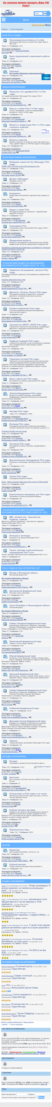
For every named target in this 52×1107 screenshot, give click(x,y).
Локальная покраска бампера (12, 620)
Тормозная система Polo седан (24, 359)
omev (18, 188)
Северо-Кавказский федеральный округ (28, 690)
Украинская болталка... (10, 752)
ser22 (18, 668)
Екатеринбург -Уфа (9, 686)
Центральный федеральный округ (25, 591)
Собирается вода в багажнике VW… (15, 456)
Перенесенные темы (19, 830)
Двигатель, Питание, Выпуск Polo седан (28, 292)
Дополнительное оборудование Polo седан (29, 460)
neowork (18, 715)
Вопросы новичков (18, 140)
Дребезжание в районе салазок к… (14, 440)
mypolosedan (20, 119)
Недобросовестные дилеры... (12, 190)
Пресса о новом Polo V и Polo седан (26, 108)
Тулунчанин (19, 80)
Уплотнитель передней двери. (13, 206)
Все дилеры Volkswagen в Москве (15, 578)
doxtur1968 (19, 636)
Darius (18, 545)
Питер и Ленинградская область (27, 1053)
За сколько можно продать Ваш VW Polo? (26, 4)
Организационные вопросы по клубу (26, 40)
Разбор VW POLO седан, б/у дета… (15, 875)
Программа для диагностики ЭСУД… (15, 505)
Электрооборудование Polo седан (25, 393)
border (4, 950)
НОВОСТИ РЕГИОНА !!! (10, 602)
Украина (13, 741)
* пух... (4, 899)
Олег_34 (44, 1084)
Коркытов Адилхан (22, 51)
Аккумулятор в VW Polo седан (13, 408)
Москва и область (8, 1053)
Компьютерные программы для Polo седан (29, 494)
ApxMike (18, 235)
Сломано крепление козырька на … (15, 136)
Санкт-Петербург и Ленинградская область (29, 605)
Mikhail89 (19, 530)
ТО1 (8, 985)
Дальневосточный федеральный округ (27, 721)
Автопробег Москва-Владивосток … (15, 105)
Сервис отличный (23, 975)
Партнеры (14, 71)
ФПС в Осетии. (7, 704)
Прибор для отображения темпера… (15, 717)
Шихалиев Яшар (22, 418)
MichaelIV (18, 735)
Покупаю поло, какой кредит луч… (14, 222)
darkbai (18, 303)
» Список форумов (16, 29)
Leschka (18, 503)
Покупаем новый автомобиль (19, 157)
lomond (18, 859)
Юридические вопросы (20, 240)
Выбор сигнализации (9, 473)
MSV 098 (18, 319)
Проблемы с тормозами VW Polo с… (15, 375)
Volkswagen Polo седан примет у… (14, 790)
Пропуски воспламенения (11, 532)
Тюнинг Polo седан (18, 476)
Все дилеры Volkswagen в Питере (15, 611)
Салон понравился (22, 994)
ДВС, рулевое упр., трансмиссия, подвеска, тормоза (25, 518)
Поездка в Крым (7, 806)
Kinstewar (19, 438)
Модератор (41, 1052)
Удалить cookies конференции (11, 1022)
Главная (5, 29)
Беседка (13, 761)
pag (16, 600)
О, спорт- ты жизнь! (9, 774)
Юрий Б (18, 204)
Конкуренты (15, 193)
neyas (4, 886)
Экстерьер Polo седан (19, 444)
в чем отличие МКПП (9, 337)
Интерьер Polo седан (19, 424)
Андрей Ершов (7, 995)
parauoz (18, 256)
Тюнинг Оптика (7, 491)
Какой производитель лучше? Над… (15, 288)
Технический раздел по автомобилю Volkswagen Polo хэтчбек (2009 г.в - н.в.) (24, 511)
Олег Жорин (6, 1004)
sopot (3, 985)
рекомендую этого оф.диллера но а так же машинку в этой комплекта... (24, 901)
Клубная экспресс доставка (22, 810)
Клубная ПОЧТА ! (8, 826)
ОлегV (17, 406)
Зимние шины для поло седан (13, 390)
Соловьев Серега (8, 912)
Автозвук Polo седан (18, 411)
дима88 (18, 134)
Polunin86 (18, 873)
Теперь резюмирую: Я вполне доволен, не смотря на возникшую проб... (26, 888)
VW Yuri (18, 489)
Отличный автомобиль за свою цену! (22, 940)
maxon (17, 373)
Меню (26, 20)
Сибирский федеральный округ (24, 708)
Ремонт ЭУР (6, 68)
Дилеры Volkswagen (18, 179)
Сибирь (42, 1053)
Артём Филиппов (7, 976)
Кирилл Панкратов (8, 966)
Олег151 (18, 650)
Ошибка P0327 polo (9, 152)
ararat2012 (19, 618)
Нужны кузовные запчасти (11, 839)
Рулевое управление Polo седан (24, 308)
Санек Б (18, 585)
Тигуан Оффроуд (25, 1013)
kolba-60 (18, 66)
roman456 (18, 173)
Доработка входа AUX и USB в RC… (15, 420)
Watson (18, 471)
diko (16, 824)
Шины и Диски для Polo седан (23, 379)
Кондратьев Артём (22, 151)
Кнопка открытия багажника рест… (14, 546)
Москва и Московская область (23, 573)
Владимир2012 (21, 788)
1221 (17, 561)
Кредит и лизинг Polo (19, 209)
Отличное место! (19, 1004)
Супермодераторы (29, 1052)
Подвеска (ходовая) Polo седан (24, 341)
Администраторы (15, 1052)
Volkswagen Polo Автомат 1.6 (12, 82)
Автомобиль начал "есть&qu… (13, 305)
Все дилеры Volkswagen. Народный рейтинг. (27, 73)
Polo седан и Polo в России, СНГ (21, 568)
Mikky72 (18, 388)
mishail (17, 804)
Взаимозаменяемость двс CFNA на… (15, 587)
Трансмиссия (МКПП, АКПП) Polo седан (28, 325)
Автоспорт (14, 777)
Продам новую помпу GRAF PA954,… (15, 861)
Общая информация (13, 87)
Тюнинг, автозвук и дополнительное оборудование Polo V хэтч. (26, 551)
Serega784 (5, 939)
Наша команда (28, 1022)
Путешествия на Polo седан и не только (28, 793)
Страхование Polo (17, 226)
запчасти (5, 638)
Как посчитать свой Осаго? (12, 237)
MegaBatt (19, 685)
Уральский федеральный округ (24, 674)
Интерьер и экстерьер (19, 535)
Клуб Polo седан (11, 35)
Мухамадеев (20, 220)
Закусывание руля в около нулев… (15, 321)
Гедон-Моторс (19, 969)
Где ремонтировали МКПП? (12, 652)
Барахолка (14, 850)
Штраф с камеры (8, 258)
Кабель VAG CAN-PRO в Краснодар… (15, 670)
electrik (4, 925)
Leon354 (19, 837)
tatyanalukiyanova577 (9, 1013)
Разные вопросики (8, 563)
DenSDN (18, 103)
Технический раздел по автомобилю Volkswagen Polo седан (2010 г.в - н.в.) (23, 264)
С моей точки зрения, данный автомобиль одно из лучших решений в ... (26, 927)
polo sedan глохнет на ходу (11, 175)
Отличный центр (23, 966)
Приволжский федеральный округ (25, 641)
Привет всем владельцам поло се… (15, 737)
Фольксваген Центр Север (25, 987)
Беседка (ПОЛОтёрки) (14, 756)
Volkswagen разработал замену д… (14, 121)
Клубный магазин (17, 864)
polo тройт (5, 52)
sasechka (18, 353)
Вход (48, 25)
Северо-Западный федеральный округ (27, 623)
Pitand (18, 703)
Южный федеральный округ (22, 656)
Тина (17, 287)
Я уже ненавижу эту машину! (12, 355)
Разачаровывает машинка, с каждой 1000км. (24, 914)
